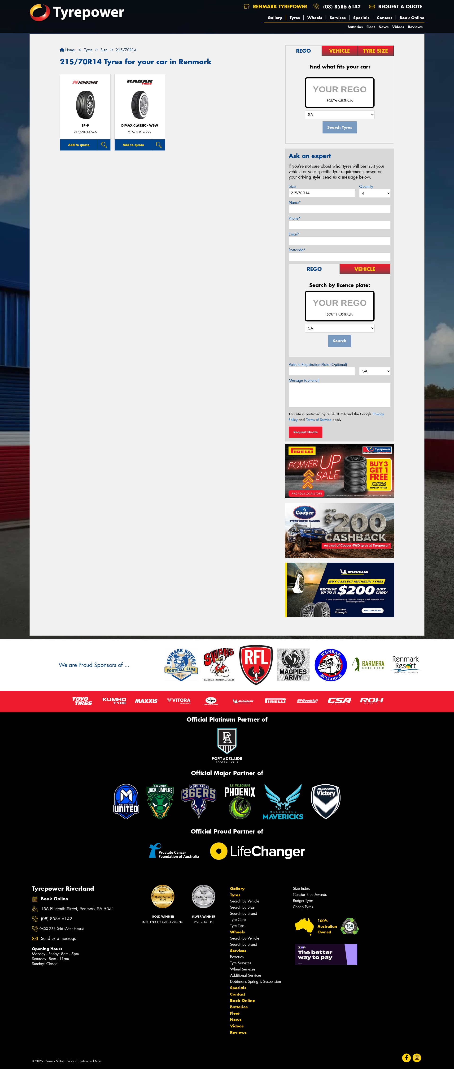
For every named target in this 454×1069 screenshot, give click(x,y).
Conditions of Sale (89, 1061)
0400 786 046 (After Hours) (61, 928)
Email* (294, 234)
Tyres (295, 17)
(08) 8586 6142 (342, 6)
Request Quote (305, 432)
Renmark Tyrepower (279, 6)
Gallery (275, 17)
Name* (295, 202)
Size (292, 186)
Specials (361, 17)
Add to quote (78, 145)
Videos (398, 27)
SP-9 (85, 126)
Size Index (301, 888)
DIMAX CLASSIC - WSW (139, 126)
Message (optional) (304, 380)
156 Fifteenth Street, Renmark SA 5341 (77, 909)
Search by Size (242, 907)
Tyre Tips (237, 925)
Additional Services (245, 975)
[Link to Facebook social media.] (406, 1057)
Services (338, 17)
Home (69, 49)
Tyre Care (238, 919)
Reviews (415, 27)
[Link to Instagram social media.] (417, 1057)
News (384, 27)
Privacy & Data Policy (59, 1061)
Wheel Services (242, 969)
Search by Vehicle (244, 901)
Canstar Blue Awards (310, 894)
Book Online (412, 17)
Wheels (314, 17)
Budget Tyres (303, 900)
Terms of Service (318, 419)
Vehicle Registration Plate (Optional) (318, 364)
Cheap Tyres (303, 906)
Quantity (366, 186)
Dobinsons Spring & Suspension (255, 981)
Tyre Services (240, 963)
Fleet (371, 27)
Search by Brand (243, 913)
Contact (384, 17)
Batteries (355, 27)
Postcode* (297, 250)
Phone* (295, 218)
